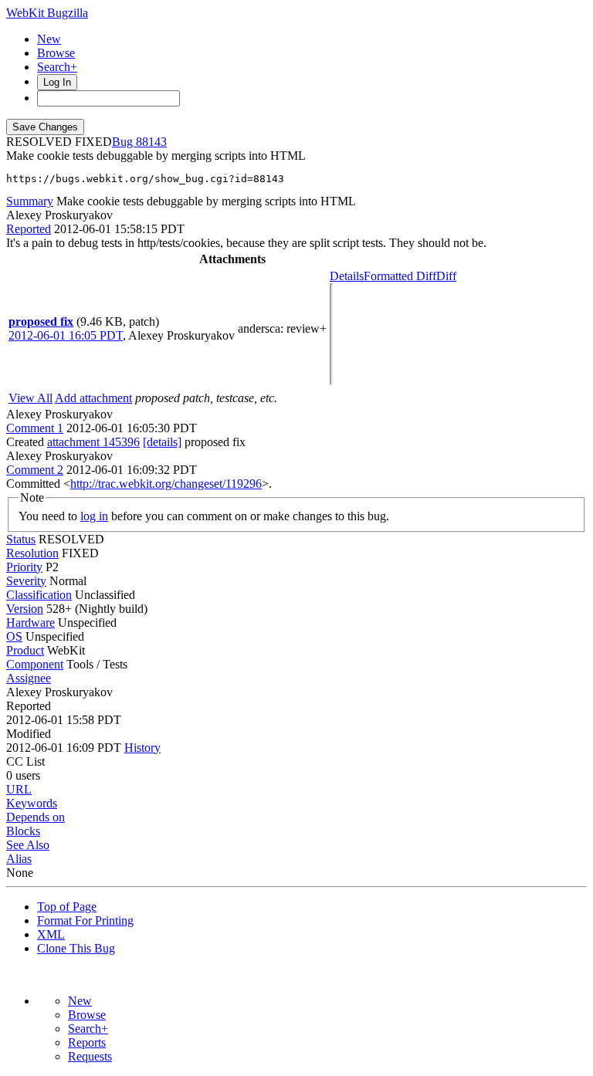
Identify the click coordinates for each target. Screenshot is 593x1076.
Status (21, 539)
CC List (25, 761)
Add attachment (93, 397)
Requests (90, 1056)
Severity (26, 580)
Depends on (35, 817)
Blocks (23, 830)
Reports (87, 1042)
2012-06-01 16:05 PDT (65, 335)
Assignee (28, 678)
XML (51, 934)
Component (34, 664)
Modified (28, 733)
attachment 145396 (93, 441)
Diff (446, 276)
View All (30, 397)
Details (347, 276)
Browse (56, 52)
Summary (29, 201)
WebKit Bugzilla (47, 12)
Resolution (32, 553)
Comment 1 (34, 428)
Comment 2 (34, 469)
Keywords (31, 803)
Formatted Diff (400, 276)
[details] (162, 441)
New (49, 39)
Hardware (30, 622)
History (142, 747)
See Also (27, 844)
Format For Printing (85, 920)
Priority (24, 567)
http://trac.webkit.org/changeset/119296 (166, 483)
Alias (19, 858)
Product (25, 650)
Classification (39, 594)
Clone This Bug (76, 948)
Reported (28, 228)
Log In (57, 82)
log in (94, 516)
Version (24, 608)
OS (14, 636)
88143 (151, 141)
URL (19, 789)
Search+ (57, 66)
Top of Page (67, 906)
